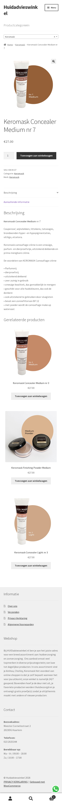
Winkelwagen (47, 796)
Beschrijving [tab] (10, 192)
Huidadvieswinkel (21, 10)
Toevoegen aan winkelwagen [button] (31, 396)
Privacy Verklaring (17, 618)
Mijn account (10, 798)
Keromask (20, 44)
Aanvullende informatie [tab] (16, 201)
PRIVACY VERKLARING (16, 781)
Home (10, 44)
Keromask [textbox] (30, 36)
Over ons (12, 606)
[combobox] (31, 36)
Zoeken (31, 798)
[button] (53, 61)
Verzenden (13, 612)
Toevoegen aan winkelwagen (36, 155)
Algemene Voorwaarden (21, 624)
